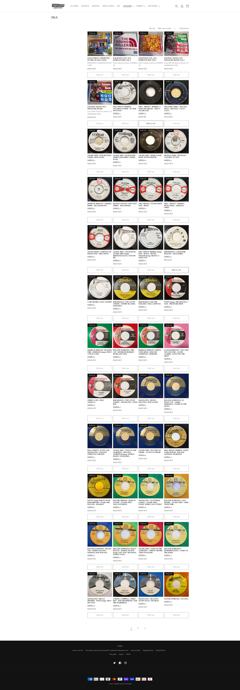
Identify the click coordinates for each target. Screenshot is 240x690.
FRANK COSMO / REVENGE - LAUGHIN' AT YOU (175, 156)
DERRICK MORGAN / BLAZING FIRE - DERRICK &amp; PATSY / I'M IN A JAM (100, 352)
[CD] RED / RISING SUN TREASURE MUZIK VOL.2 (174, 59)
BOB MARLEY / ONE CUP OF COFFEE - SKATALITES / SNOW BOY (125, 402)
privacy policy (135, 650)
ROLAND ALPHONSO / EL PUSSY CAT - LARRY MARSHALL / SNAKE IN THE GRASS (175, 403)
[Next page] (145, 628)
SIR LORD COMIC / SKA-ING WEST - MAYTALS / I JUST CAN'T (175, 109)
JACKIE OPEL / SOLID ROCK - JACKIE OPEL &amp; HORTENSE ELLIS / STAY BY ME (125, 255)
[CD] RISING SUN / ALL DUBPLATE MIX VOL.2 (122, 59)
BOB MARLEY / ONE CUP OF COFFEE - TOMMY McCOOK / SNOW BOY (124, 304)
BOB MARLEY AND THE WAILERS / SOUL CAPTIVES (150, 303)
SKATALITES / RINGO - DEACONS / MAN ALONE (148, 401)
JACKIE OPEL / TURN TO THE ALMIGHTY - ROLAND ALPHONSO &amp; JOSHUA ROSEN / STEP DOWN (124, 453)
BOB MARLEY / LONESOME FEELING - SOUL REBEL (175, 253)
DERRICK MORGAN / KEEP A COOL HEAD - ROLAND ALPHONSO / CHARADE (150, 352)
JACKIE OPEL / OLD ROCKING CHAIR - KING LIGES (100, 156)
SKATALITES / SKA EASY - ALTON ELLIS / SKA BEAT (149, 600)
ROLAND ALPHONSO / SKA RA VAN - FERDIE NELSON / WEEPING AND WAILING (99, 551)
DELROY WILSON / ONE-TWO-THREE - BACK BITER (125, 204)
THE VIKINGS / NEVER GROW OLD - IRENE (150, 204)
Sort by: (152, 28)
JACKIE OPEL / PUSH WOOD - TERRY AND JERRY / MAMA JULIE (124, 157)
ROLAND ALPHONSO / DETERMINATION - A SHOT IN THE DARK (176, 551)
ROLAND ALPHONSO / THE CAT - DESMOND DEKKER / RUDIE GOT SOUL (123, 352)
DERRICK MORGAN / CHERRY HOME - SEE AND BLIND (100, 204)
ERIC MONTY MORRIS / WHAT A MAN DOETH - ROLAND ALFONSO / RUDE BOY (176, 452)
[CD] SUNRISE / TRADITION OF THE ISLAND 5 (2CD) (99, 59)
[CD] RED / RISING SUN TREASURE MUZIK (97, 108)
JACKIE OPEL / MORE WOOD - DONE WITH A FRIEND (150, 156)
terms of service (78, 650)
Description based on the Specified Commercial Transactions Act (107, 650)
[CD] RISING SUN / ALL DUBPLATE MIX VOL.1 (148, 59)
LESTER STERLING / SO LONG (176, 599)
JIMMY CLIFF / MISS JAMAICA (96, 401)
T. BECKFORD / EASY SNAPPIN (100, 302)
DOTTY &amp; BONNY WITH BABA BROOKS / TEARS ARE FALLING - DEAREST (99, 502)
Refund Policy (161, 650)
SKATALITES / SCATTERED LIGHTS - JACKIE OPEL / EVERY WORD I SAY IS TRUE (150, 502)
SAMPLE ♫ (117, 113)
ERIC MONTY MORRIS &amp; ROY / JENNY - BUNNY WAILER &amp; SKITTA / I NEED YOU (150, 255)
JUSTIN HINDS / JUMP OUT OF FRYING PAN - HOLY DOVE (99, 253)
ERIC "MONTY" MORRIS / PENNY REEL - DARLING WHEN (174, 205)
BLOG (128, 654)
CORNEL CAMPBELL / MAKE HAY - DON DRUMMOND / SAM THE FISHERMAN (125, 601)
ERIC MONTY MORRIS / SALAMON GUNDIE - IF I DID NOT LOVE (124, 109)
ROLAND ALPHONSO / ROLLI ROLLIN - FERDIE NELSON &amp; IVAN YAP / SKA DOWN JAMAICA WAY (124, 552)
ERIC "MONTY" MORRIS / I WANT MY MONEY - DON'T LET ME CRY (149, 109)
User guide (113, 654)
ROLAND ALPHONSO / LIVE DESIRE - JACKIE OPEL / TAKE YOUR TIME (176, 502)
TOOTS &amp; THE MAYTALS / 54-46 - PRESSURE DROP (176, 303)
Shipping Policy (148, 650)
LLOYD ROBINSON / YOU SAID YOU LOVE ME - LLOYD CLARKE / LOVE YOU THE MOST (176, 353)
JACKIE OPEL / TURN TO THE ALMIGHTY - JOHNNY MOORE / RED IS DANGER (151, 551)
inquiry (121, 654)
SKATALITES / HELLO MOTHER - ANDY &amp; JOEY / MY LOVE (100, 601)
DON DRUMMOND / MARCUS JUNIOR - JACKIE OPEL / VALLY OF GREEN (124, 502)
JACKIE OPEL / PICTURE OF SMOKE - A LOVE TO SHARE (150, 451)
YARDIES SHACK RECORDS (123, 683)
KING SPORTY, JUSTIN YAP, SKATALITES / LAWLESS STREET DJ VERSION (99, 452)
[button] (128, 6)
